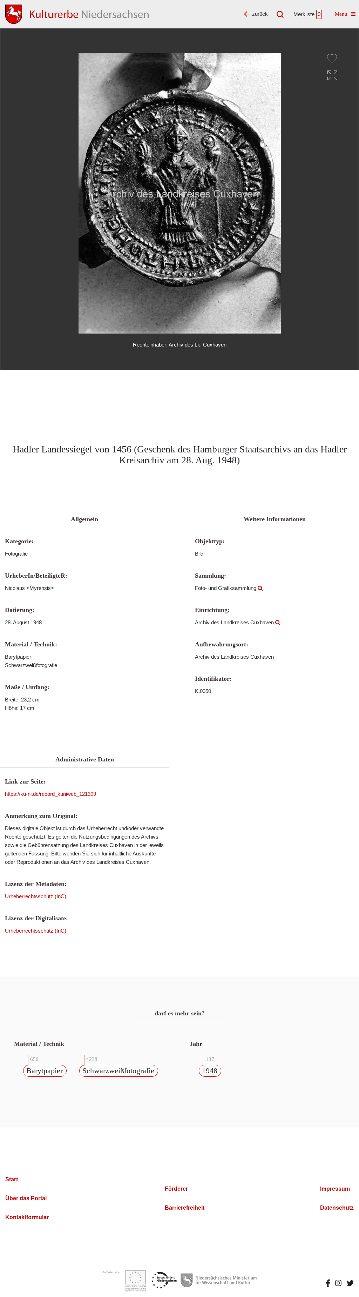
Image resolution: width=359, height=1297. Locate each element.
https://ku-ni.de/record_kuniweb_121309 (50, 794)
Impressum (335, 1189)
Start (11, 1179)
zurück (260, 14)
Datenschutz (337, 1208)
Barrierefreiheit (184, 1208)
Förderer (176, 1189)
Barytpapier (44, 1070)
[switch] (332, 58)
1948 (209, 1070)
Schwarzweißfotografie (118, 1070)
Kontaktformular (27, 1217)
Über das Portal (26, 1198)
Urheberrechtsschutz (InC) (35, 896)
